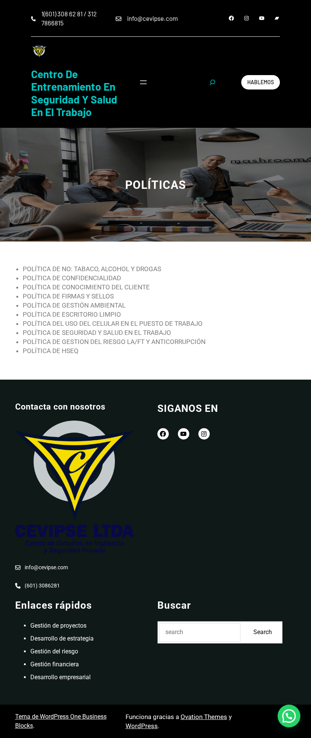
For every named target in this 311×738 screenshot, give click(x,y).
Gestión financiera (54, 664)
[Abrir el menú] (143, 82)
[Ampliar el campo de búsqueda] (212, 82)
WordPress (142, 726)
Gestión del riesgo (54, 651)
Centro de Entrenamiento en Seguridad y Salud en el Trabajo (74, 93)
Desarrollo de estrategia (62, 638)
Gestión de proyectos (58, 625)
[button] (289, 716)
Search (262, 632)
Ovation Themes (204, 717)
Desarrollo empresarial (60, 677)
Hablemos (260, 82)
